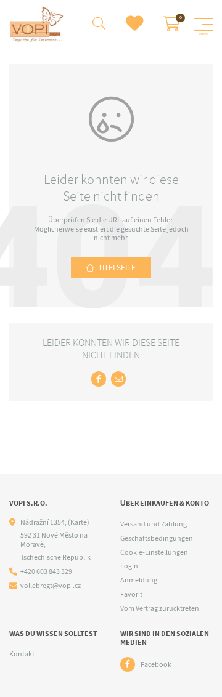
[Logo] (36, 24)
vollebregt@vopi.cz (50, 585)
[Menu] (203, 25)
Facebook (156, 664)
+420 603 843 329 (46, 571)
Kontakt (22, 654)
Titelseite (117, 267)
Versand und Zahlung (153, 524)
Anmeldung (138, 580)
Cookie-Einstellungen (154, 552)
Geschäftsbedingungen (156, 538)
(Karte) (78, 522)
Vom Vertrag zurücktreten (159, 608)
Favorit (131, 594)
